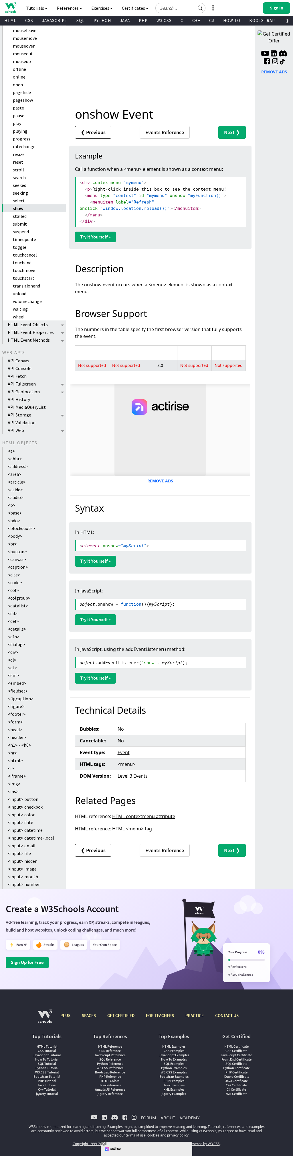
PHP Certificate (236, 1072)
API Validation (21, 422)
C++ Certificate (236, 1085)
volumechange (27, 301)
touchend (22, 262)
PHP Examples (173, 1081)
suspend (21, 231)
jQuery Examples (174, 1094)
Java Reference (110, 1085)
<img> (14, 784)
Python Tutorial (46, 1068)
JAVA (125, 20)
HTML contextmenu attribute (143, 816)
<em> (13, 675)
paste (18, 108)
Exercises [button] (100, 8)
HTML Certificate (236, 1046)
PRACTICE (194, 1015)
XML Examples (174, 1089)
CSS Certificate (236, 1051)
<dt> (12, 667)
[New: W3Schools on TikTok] (282, 62)
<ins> (13, 791)
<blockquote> (21, 528)
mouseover (24, 46)
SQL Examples (174, 1063)
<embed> (17, 683)
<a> (11, 451)
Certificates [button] (134, 8)
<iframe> (17, 776)
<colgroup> (19, 598)
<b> (11, 505)
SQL (80, 20)
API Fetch (17, 376)
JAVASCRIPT (55, 20)
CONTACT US (227, 1015)
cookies (153, 1135)
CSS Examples (174, 1051)
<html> (15, 760)
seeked (19, 185)
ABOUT (168, 1117)
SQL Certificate (236, 1063)
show (18, 208)
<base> (15, 513)
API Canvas (18, 360)
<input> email (21, 845)
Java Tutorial (46, 1085)
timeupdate (24, 239)
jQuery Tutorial (47, 1094)
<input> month (23, 876)
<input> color (21, 814)
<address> (18, 466)
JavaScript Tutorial (47, 1055)
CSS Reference (110, 1051)
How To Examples (174, 1059)
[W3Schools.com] (45, 1019)
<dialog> (16, 644)
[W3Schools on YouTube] (265, 54)
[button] (200, 8)
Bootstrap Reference (110, 1072)
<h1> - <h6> (19, 745)
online (19, 77)
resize (19, 154)
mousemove (25, 38)
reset (18, 162)
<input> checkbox (25, 807)
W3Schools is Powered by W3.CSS (193, 1143)
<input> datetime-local (31, 838)
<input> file (19, 853)
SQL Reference (110, 1059)
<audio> (15, 497)
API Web (16, 430)
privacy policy (178, 1135)
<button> (17, 551)
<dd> (12, 613)
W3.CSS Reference (110, 1068)
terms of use (136, 1135)
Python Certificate (236, 1068)
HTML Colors (110, 1081)
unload (19, 293)
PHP (143, 20)
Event (124, 752)
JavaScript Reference (110, 1055)
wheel (19, 317)
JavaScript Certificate (236, 1055)
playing (20, 131)
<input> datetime (25, 830)
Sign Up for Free (27, 962)
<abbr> (15, 458)
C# (211, 20)
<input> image (22, 869)
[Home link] (10, 7)
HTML (10, 20)
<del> (13, 621)
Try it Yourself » (95, 237)
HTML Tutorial (47, 1046)
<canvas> (17, 559)
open (18, 84)
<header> (17, 737)
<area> (14, 474)
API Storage (19, 415)
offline (19, 69)
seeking (20, 193)
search (19, 177)
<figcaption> (20, 698)
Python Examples (174, 1068)
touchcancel (25, 255)
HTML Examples (173, 1046)
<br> (12, 544)
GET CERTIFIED (120, 1015)
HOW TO (231, 20)
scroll (18, 170)
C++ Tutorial (47, 1089)
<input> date (20, 822)
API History (19, 399)
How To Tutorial (46, 1059)
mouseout (23, 53)
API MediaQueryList (27, 407)
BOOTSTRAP (262, 20)
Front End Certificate (236, 1059)
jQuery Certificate (236, 1076)
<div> (13, 652)
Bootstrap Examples (174, 1076)
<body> (15, 536)
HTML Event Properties (31, 332)
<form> (15, 722)
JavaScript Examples (174, 1055)
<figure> (16, 706)
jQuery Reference (110, 1094)
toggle (19, 247)
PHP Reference (110, 1076)
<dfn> (13, 636)
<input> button (23, 799)
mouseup (22, 61)
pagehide (22, 92)
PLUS (65, 1015)
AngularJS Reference (110, 1089)
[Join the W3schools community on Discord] (282, 54)
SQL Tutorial (47, 1063)
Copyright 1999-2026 (89, 1143)
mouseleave (24, 30)
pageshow (23, 100)
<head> (15, 729)
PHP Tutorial (47, 1081)
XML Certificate (236, 1094)
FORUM (148, 1117)
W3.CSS (164, 20)
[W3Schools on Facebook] (266, 62)
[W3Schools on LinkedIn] (273, 54)
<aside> (15, 489)
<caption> (18, 567)
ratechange (24, 146)
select (19, 201)
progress (21, 139)
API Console (19, 368)
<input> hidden (22, 861)
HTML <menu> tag (132, 829)
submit (20, 224)
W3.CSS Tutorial (47, 1072)
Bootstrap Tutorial (46, 1076)
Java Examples (174, 1085)
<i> (11, 768)
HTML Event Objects (28, 324)
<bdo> (14, 520)
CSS (29, 20)
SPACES (89, 1015)
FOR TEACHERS (160, 1015)
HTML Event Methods (29, 340)
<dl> (12, 660)
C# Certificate (236, 1089)
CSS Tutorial (47, 1051)
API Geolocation (24, 391)
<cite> (14, 575)
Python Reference (110, 1063)
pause (18, 115)
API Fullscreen (22, 384)
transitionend (26, 286)
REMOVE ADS (160, 481)
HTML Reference (110, 1046)
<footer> (17, 714)
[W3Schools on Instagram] (275, 62)
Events (164, 132)
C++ (196, 20)
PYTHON (102, 20)
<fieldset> (18, 691)
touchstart (23, 278)
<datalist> (18, 606)
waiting (20, 309)
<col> (13, 590)
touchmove (24, 270)
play (17, 123)
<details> (17, 629)
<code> (15, 582)
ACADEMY (189, 1117)
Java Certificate (236, 1081)
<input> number (24, 884)
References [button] (68, 8)
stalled (20, 216)
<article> (17, 482)
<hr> (12, 753)
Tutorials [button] (35, 8)
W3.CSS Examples (174, 1072)
